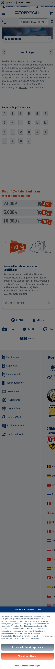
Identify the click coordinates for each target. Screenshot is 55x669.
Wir (2, 616)
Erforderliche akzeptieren (27, 647)
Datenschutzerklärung (10, 636)
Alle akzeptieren (27, 656)
